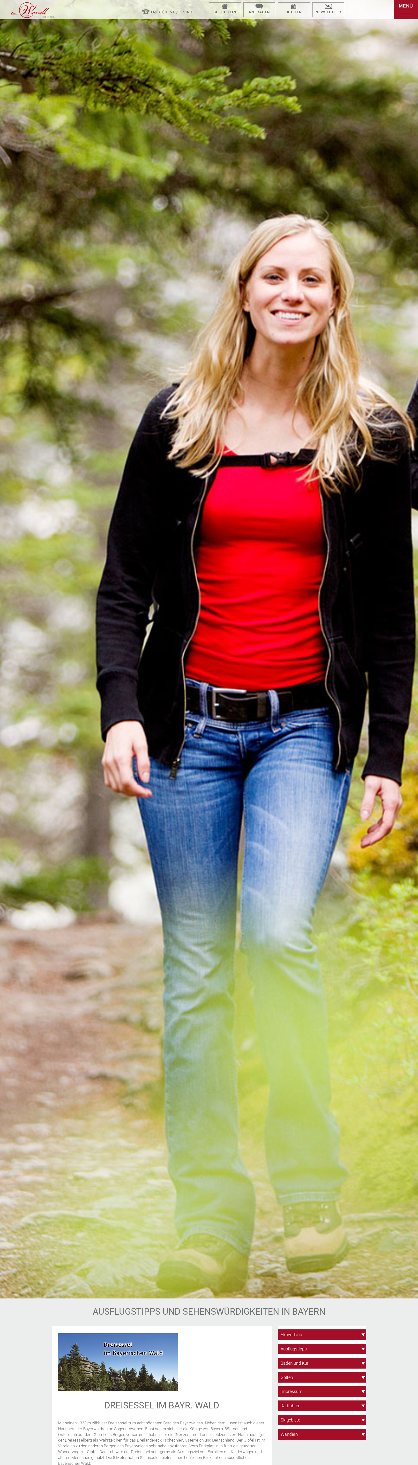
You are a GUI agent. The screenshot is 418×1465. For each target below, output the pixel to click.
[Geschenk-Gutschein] (224, 6)
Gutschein (225, 12)
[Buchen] (293, 6)
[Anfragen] (259, 6)
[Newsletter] (328, 6)
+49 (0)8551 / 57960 (171, 12)
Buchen (294, 12)
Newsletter (328, 12)
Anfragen (259, 12)
